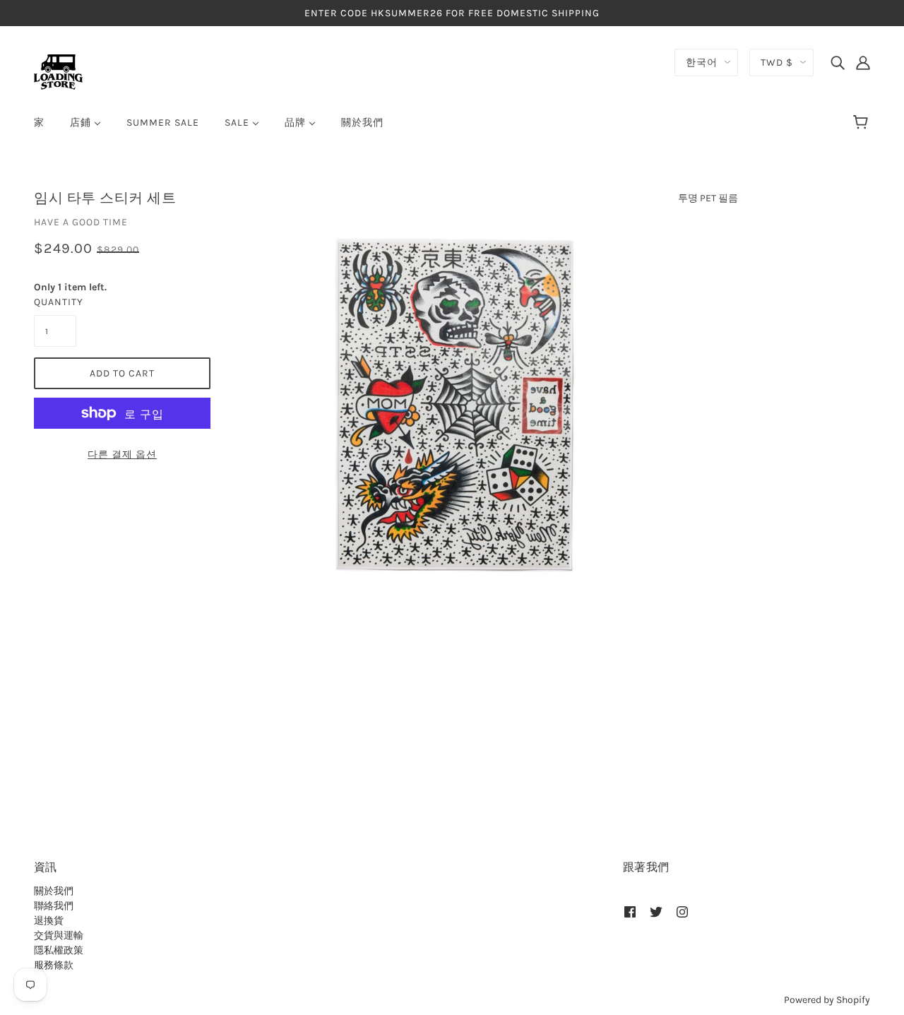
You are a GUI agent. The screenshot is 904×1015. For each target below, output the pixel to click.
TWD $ (777, 63)
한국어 (702, 63)
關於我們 (53, 891)
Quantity (55, 302)
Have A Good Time (81, 222)
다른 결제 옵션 (122, 455)
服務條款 (53, 965)
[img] (837, 62)
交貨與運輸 (58, 936)
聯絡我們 (53, 906)
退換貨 (49, 921)
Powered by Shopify (827, 1000)
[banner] (58, 71)
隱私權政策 (58, 950)
